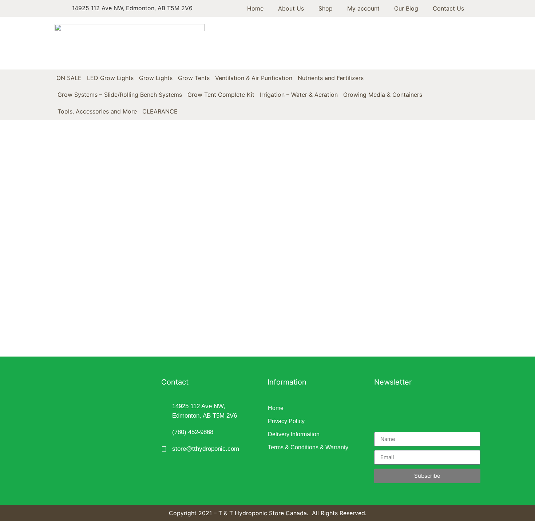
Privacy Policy (286, 421)
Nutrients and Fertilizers (331, 77)
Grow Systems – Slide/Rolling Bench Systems (120, 94)
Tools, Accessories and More (97, 111)
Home (255, 8)
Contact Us (448, 8)
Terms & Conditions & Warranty (308, 447)
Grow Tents (194, 77)
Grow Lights (156, 77)
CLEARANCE (160, 111)
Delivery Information (294, 434)
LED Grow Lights (110, 77)
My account (363, 8)
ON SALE (69, 77)
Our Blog (406, 8)
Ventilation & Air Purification (253, 77)
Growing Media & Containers (382, 94)
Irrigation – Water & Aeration (299, 94)
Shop (325, 8)
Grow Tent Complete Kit (220, 94)
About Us (291, 8)
